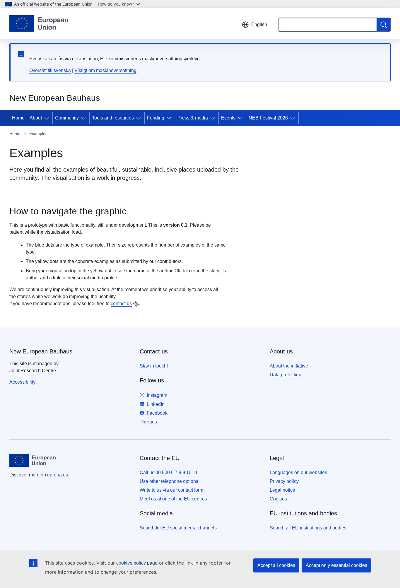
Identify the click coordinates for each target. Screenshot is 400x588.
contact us (121, 303)
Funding (155, 117)
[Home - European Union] (38, 23)
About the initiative (289, 365)
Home (18, 117)
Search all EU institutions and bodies (308, 527)
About (36, 117)
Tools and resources (113, 117)
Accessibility (22, 382)
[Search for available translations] (136, 304)
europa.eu (57, 474)
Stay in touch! (154, 365)
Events (228, 117)
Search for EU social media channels (178, 527)
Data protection (285, 374)
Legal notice (282, 490)
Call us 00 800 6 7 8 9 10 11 (169, 472)
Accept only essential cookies (336, 565)
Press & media (192, 117)
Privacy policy (284, 481)
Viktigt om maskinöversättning (105, 70)
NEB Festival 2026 (268, 117)
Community (67, 117)
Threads (148, 421)
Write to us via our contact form (171, 490)
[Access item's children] (47, 118)
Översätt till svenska (50, 70)
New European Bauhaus (40, 351)
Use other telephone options (169, 481)
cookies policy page (137, 562)
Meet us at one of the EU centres (173, 498)
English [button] (259, 24)
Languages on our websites (298, 472)
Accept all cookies (276, 565)
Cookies (278, 498)
